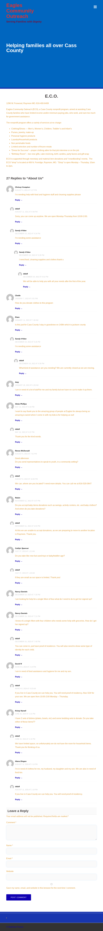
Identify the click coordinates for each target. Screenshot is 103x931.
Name (9, 845)
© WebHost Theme (14, 927)
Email (9, 858)
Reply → (18, 200)
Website (10, 871)
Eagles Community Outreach (20, 10)
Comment (11, 822)
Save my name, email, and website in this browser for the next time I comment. (40, 888)
